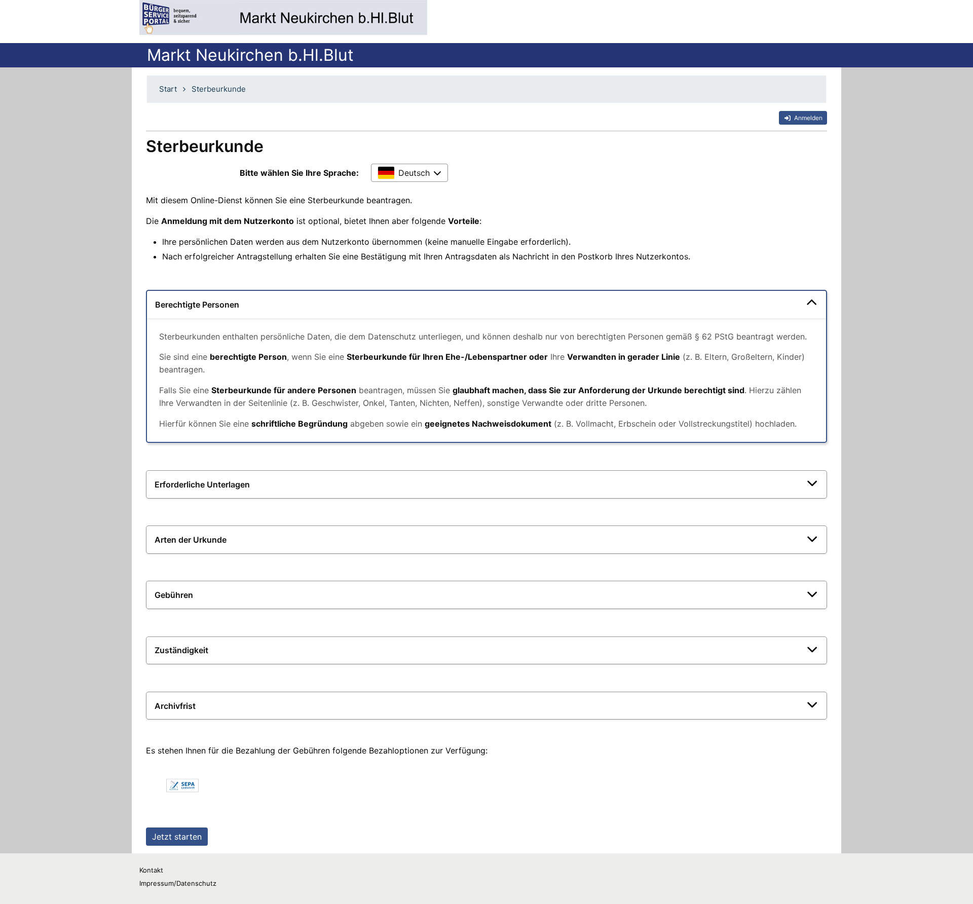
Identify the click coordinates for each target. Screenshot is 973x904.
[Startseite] (283, 17)
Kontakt (151, 870)
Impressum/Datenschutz (177, 883)
